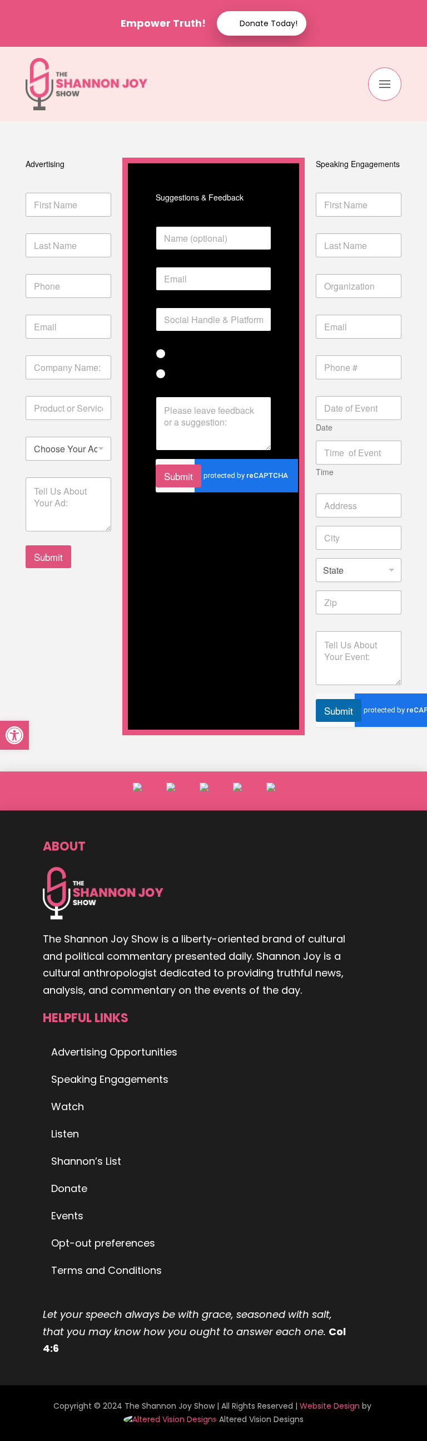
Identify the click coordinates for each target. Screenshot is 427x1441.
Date (324, 427)
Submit (48, 557)
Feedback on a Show (214, 354)
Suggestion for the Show (220, 374)
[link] (171, 1419)
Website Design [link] (330, 1405)
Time (325, 472)
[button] (384, 84)
